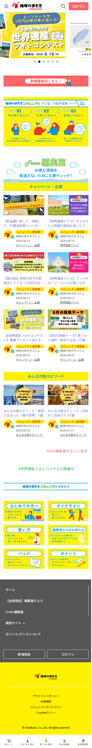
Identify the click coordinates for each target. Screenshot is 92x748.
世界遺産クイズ (69, 245)
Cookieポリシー (46, 712)
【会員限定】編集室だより (24, 600)
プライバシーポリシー (46, 696)
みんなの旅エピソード (29, 435)
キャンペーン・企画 (28, 245)
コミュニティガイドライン (46, 707)
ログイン (78, 6)
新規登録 (24, 654)
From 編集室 (14, 612)
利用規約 (46, 701)
